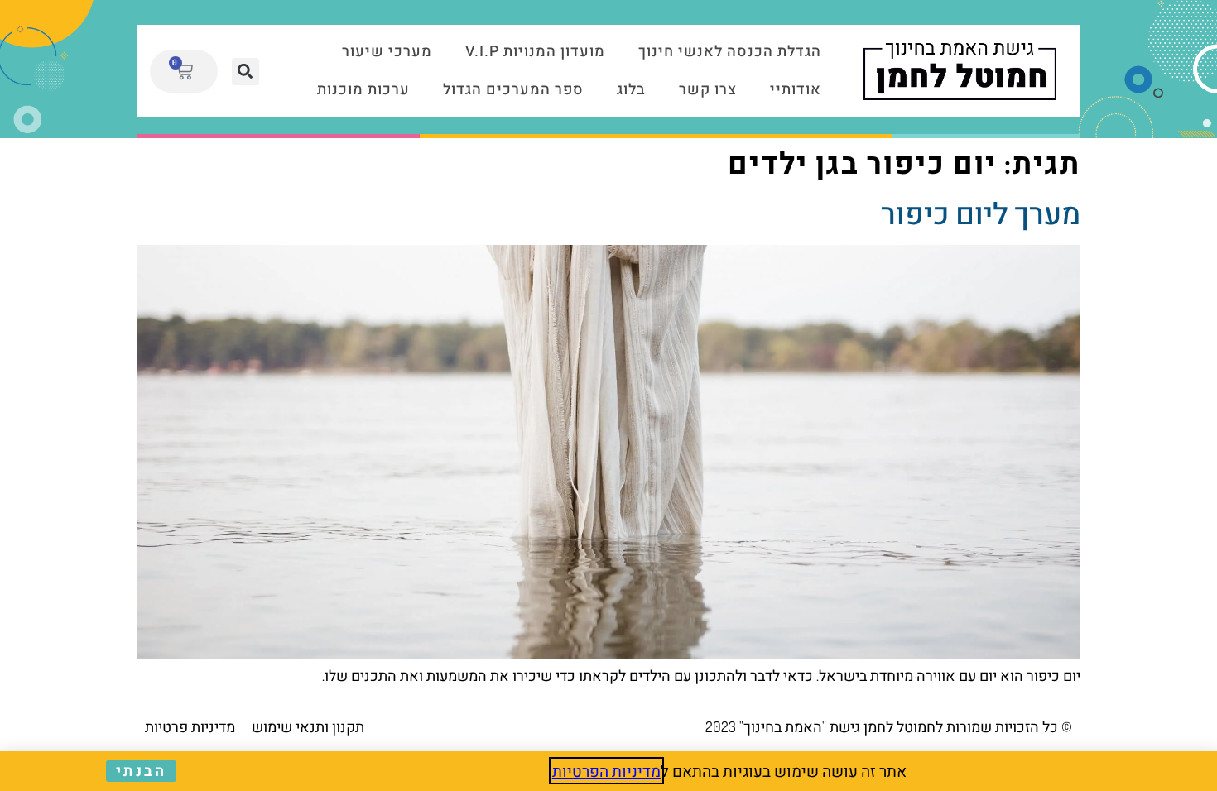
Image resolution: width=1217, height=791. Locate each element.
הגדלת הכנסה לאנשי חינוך (729, 52)
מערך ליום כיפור (980, 213)
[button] (245, 71)
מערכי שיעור (387, 52)
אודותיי (795, 90)
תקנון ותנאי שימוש (308, 726)
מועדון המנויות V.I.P (535, 52)
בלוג (631, 90)
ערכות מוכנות (363, 90)
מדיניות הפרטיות (606, 770)
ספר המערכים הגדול (513, 90)
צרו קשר (708, 90)
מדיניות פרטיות (190, 726)
